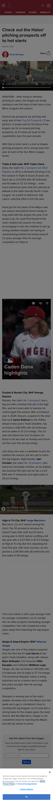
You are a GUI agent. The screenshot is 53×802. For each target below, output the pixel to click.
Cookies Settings (26, 789)
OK (26, 797)
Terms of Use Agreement (27, 784)
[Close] (50, 772)
